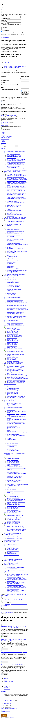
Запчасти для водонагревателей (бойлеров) (14, 151)
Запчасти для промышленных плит (12, 297)
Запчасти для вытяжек (9, 542)
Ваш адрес (4, 21)
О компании (7, 686)
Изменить (6, 62)
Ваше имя (3, 17)
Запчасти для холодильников (11, 226)
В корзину (4, 636)
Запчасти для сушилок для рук (11, 561)
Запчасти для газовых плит (10, 544)
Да (4, 61)
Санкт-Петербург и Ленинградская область (15, 66)
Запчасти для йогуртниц (10, 560)
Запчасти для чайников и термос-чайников (14, 486)
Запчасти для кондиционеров (11, 563)
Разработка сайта (5, 709)
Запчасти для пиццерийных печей (12, 533)
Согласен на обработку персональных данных (14, 32)
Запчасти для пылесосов (10, 384)
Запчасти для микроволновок (11, 258)
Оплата (5, 680)
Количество (4, 27)
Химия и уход (7, 225)
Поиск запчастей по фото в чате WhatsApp (11, 126)
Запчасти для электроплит (10, 277)
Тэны (5, 440)
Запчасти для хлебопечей (10, 493)
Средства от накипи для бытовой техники (14, 218)
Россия (5, 64)
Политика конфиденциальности (9, 708)
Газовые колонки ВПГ (9, 541)
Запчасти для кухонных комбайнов (12, 363)
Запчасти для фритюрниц (10, 564)
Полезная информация (9, 681)
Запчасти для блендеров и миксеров (13, 348)
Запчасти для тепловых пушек (11, 540)
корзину (12, 717)
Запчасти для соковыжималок (11, 555)
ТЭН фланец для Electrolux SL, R (13, 599)
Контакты (3, 691)
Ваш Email (4, 20)
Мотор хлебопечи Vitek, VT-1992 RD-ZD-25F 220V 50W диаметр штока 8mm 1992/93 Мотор (14, 627)
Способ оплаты (4, 26)
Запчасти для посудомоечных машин (13, 407)
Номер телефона (5, 18)
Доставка (6, 678)
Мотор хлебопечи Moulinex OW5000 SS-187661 (13, 664)
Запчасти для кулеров (9, 400)
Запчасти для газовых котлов (11, 523)
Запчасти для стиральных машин (12, 171)
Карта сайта (7, 689)
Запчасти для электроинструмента (12, 535)
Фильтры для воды (8, 534)
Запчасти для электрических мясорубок (14, 325)
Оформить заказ (5, 30)
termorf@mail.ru (4, 125)
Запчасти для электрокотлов (11, 320)
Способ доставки (5, 23)
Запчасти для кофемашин (10, 455)
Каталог (6, 687)
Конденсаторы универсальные (11, 275)
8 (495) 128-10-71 (5, 122)
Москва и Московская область (11, 67)
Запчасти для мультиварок (10, 512)
